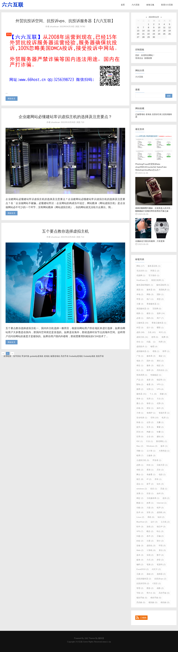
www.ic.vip (106, 642)
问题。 (151, 342)
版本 (164, 446)
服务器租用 (162, 285)
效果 (150, 503)
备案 (150, 384)
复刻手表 (100, 356)
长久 (139, 370)
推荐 (139, 389)
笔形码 (161, 564)
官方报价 (154, 275)
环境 (162, 545)
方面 (150, 507)
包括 (162, 474)
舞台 (139, 474)
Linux (140, 517)
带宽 (139, 299)
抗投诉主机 (157, 114)
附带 (166, 351)
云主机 (165, 522)
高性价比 (162, 370)
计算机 (151, 550)
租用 (139, 455)
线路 (139, 313)
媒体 (139, 560)
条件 (150, 536)
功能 (139, 507)
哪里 (160, 327)
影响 (139, 384)
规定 (162, 356)
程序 (160, 507)
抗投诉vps (160, 579)
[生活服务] (13, 5)
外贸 (139, 327)
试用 (150, 389)
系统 (150, 517)
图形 (150, 588)
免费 (164, 337)
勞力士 (151, 593)
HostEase (142, 280)
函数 (160, 588)
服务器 (151, 290)
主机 (152, 332)
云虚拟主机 (142, 460)
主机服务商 (153, 498)
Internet (162, 503)
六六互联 (135, 5)
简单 (139, 398)
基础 (150, 574)
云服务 (151, 455)
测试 (160, 361)
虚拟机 (161, 512)
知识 (161, 517)
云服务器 (142, 323)
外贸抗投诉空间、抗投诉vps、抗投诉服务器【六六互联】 (65, 21)
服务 (150, 365)
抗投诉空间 (142, 583)
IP (149, 479)
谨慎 (155, 351)
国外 (150, 361)
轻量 (160, 432)
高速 (163, 489)
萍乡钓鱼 (25, 356)
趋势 (139, 465)
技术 (139, 512)
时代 (162, 332)
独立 (139, 479)
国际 (160, 294)
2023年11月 (154, 17)
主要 (139, 304)
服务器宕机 (154, 266)
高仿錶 (140, 602)
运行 (154, 522)
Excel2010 (142, 569)
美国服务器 (142, 308)
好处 (139, 541)
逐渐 (150, 470)
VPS (160, 384)
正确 (160, 536)
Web (140, 550)
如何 (160, 493)
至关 (150, 427)
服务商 (151, 356)
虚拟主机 (142, 337)
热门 (150, 299)
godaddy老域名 (36, 356)
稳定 (160, 365)
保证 (139, 365)
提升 (139, 427)
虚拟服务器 (142, 351)
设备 (139, 545)
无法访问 (141, 271)
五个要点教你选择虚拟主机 (65, 231)
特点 (160, 531)
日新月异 (162, 465)
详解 (139, 451)
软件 (139, 526)
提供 (166, 498)
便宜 (150, 408)
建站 (160, 436)
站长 (160, 484)
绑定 (139, 498)
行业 (149, 441)
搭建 (163, 394)
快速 (139, 422)
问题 (139, 536)
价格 (139, 408)
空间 (154, 417)
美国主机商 (157, 280)
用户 (160, 318)
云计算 (151, 451)
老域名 (148, 114)
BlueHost (141, 522)
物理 (153, 346)
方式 (150, 560)
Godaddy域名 (89, 356)
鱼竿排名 (17, 356)
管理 (139, 588)
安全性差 (141, 417)
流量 (160, 422)
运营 (150, 422)
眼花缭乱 (161, 441)
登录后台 (139, 58)
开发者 (156, 460)
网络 (150, 294)
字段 (139, 593)
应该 (150, 493)
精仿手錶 (155, 598)
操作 (160, 408)
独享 (150, 370)
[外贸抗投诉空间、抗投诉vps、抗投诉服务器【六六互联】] (65, 87)
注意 (150, 541)
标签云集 (150, 5)
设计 (150, 327)
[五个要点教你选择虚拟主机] (65, 322)
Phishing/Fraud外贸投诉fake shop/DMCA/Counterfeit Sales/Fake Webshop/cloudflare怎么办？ (151, 167)
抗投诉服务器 (143, 579)
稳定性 (161, 380)
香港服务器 (153, 304)
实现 (150, 555)
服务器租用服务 (144, 285)
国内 (150, 318)
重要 (160, 427)
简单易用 (141, 375)
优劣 (153, 489)
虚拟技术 (141, 346)
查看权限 (148, 58)
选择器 (161, 574)
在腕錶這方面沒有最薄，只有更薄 (150, 241)
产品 (139, 380)
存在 (139, 342)
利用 (162, 342)
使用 (154, 337)
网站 (140, 266)
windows (141, 489)
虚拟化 (151, 545)
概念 (149, 531)
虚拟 (140, 332)
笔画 (150, 564)
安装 (150, 512)
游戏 (150, 526)
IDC (139, 441)
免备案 (151, 474)
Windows (151, 446)
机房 (165, 417)
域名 (139, 361)
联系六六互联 (167, 5)
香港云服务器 (159, 323)
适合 (139, 484)
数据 (139, 503)
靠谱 (150, 403)
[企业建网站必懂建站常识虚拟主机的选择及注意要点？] (65, 193)
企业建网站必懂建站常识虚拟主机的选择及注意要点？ (65, 117)
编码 (139, 564)
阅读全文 (11, 98)
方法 (160, 398)
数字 (160, 555)
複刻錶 (153, 602)
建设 (150, 313)
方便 (139, 413)
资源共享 (164, 413)
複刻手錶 (141, 598)
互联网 (156, 308)
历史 (160, 470)
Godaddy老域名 (76, 356)
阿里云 (154, 271)
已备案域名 (140, 114)
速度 (150, 380)
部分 (160, 541)
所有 (158, 479)
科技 (150, 465)
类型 (160, 299)
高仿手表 (64, 356)
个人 (153, 394)
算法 (162, 550)
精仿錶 (165, 602)
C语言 (156, 583)
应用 (139, 436)
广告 (139, 356)
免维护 (151, 413)
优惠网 (140, 275)
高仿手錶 (164, 593)
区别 (139, 432)
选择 (161, 313)
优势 (160, 403)
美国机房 (164, 290)
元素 (139, 574)
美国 (139, 290)
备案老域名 (55, 356)
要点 (139, 403)
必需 (139, 318)
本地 (139, 294)
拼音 (160, 560)
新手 (150, 484)
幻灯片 (156, 569)
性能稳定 (155, 375)
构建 (150, 432)
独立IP (161, 526)
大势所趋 (164, 451)
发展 (139, 493)
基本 (139, 555)
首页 (123, 5)
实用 (150, 398)
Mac (139, 446)
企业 (150, 436)
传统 (139, 470)
